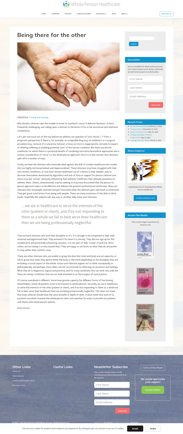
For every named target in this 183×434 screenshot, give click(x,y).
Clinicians (55, 14)
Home (44, 14)
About (123, 14)
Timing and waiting (38, 117)
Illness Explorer (84, 14)
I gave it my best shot (139, 132)
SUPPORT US (166, 14)
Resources (100, 14)
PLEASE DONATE (152, 390)
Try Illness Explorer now (145, 198)
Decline (153, 428)
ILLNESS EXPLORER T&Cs (23, 380)
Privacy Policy (18, 385)
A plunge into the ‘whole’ (140, 140)
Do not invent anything (139, 126)
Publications (18, 376)
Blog (114, 14)
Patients (68, 14)
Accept (135, 428)
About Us (16, 371)
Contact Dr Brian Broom (153, 367)
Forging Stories (136, 129)
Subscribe (155, 105)
